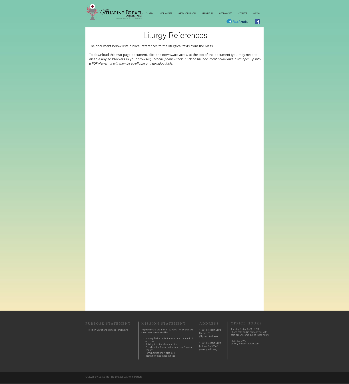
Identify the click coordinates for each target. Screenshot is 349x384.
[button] (149, 13)
